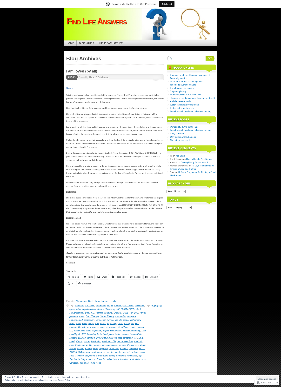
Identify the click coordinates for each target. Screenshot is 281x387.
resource (133, 348)
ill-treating (91, 334)
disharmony (135, 320)
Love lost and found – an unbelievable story (190, 111)
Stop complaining (178, 91)
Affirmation (101, 305)
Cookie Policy (64, 380)
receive (80, 348)
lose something (125, 338)
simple (118, 352)
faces (120, 323)
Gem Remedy (84, 327)
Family (113, 301)
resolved (124, 348)
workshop (84, 363)
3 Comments (156, 306)
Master (87, 341)
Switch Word (102, 355)
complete (131, 316)
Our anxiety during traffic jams (184, 127)
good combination (108, 327)
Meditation (96, 341)
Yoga (98, 363)
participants (112, 345)
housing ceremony (131, 330)
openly (97, 345)
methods (138, 341)
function (73, 327)
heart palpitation (93, 330)
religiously (103, 348)
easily (91, 323)
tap (140, 355)
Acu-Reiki (89, 305)
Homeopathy (116, 330)
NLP (91, 345)
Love (141, 338)
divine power (75, 323)
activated (79, 305)
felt (132, 323)
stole (71, 355)
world (92, 363)
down (84, 323)
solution (135, 352)
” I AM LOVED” (128, 309)
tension (91, 359)
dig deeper (124, 320)
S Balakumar (84, 352)
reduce (88, 348)
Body (87, 313)
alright (110, 305)
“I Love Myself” (112, 309)
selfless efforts (99, 352)
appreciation (75, 309)
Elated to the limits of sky (182, 108)
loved (71, 341)
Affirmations (81, 301)
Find (137, 323)
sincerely (126, 352)
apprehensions (89, 309)
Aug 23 (71, 77)
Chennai (117, 313)
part (103, 345)
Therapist (101, 359)
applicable (139, 305)
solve (142, 352)
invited (118, 334)
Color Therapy (92, 316)
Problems (131, 345)
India (99, 334)
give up (95, 327)
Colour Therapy (107, 316)
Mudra (78, 345)
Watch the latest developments (184, 105)
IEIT (83, 334)
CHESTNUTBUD (130, 313)
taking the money (117, 355)
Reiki (95, 348)
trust (132, 359)
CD (92, 313)
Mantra (79, 341)
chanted (99, 313)
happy (132, 327)
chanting (108, 313)
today (109, 359)
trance (116, 359)
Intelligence (108, 334)
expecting (111, 323)
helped (106, 330)
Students (79, 355)
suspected (90, 355)
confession (89, 320)
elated (103, 323)
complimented (76, 320)
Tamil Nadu (132, 355)
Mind (71, 345)
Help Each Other (111, 43)
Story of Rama (177, 133)
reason (72, 348)
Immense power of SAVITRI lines (185, 94)
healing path (79, 330)
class (81, 316)
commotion (120, 316)
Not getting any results (180, 140)
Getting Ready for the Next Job (195, 162)
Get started (166, 4)
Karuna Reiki (136, 334)
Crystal (110, 320)
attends (100, 309)
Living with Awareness (106, 338)
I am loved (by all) (81, 71)
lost (135, 338)
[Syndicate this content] (170, 67)
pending (122, 345)
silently (110, 352)
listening (91, 338)
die (116, 320)
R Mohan (142, 345)
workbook (73, 363)
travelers (124, 359)
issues (125, 334)
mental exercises (125, 341)
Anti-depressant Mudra (180, 101)
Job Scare (180, 156)
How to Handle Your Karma (199, 159)
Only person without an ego (183, 137)
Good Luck (123, 327)
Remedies (114, 348)
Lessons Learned (77, 338)
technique (82, 359)
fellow (126, 323)
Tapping (73, 359)
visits (137, 359)
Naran (85, 345)
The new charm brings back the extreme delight (192, 98)
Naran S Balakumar (99, 77)
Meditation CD (109, 341)
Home (70, 43)
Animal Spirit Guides (124, 305)
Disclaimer (86, 43)
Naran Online (183, 67)
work (143, 359)
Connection (100, 320)
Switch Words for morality (182, 88)
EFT (97, 323)
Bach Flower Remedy (98, 301)
